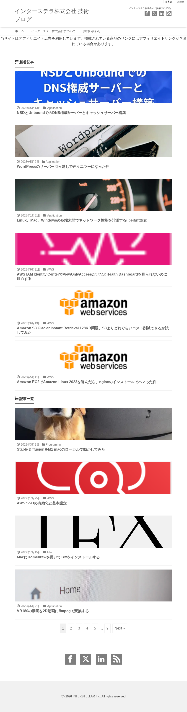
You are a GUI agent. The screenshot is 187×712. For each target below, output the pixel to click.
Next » (119, 628)
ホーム (19, 31)
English (180, 1)
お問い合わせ (92, 31)
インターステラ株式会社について (53, 31)
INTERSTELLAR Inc (86, 696)
